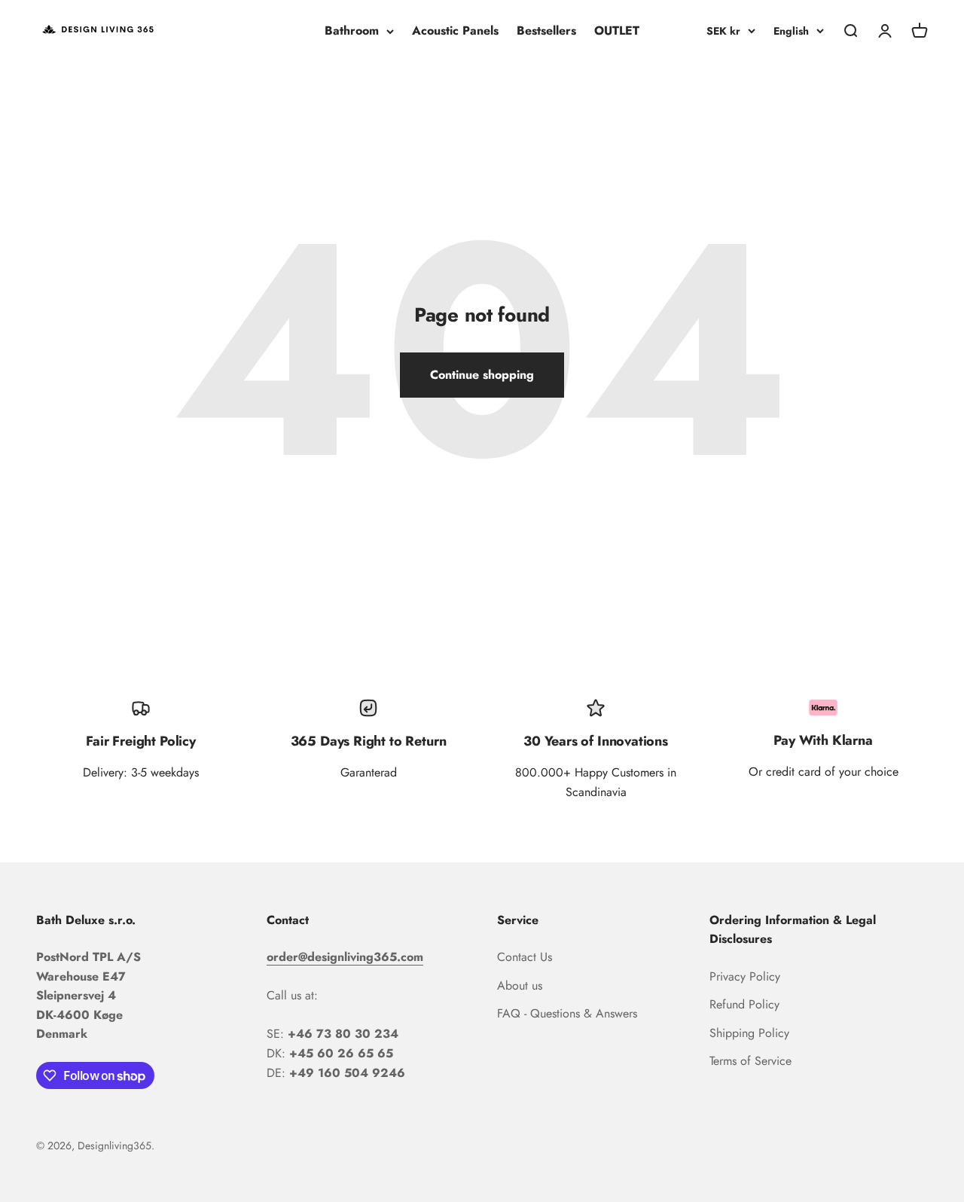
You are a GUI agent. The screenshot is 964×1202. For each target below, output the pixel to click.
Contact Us (524, 957)
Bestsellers (546, 30)
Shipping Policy (749, 1033)
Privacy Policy (744, 976)
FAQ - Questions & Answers (567, 1013)
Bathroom (352, 30)
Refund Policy (744, 1004)
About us (519, 985)
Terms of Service (750, 1060)
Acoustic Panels (455, 30)
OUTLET (616, 30)
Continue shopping (482, 374)
